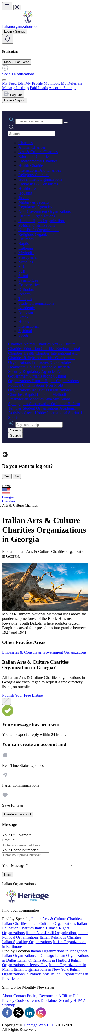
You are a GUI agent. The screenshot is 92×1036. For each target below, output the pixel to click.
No (17, 476)
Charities (25, 142)
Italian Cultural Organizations (52, 923)
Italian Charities (14, 923)
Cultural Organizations (36, 216)
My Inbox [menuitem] (52, 83)
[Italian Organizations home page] (27, 22)
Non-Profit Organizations (38, 230)
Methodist (26, 253)
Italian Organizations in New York (41, 969)
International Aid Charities (39, 170)
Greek (23, 317)
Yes (7, 476)
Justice (23, 198)
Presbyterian (28, 257)
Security (65, 1000)
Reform (24, 294)
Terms (35, 1000)
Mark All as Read (16, 62)
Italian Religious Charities (60, 937)
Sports (23, 335)
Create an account (17, 814)
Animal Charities (32, 147)
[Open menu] (7, 6)
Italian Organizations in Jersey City (41, 962)
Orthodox (26, 289)
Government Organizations (40, 179)
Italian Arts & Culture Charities (56, 919)
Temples (25, 298)
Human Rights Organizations (41, 220)
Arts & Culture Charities (38, 152)
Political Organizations (36, 225)
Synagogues (28, 280)
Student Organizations (36, 303)
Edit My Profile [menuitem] (30, 83)
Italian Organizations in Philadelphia (41, 971)
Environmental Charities (37, 161)
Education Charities (34, 156)
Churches (26, 239)
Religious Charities (33, 175)
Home (6, 486)
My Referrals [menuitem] (71, 83)
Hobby (24, 321)
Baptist (24, 243)
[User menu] (4, 80)
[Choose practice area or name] (66, 122)
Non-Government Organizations (44, 211)
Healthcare (27, 188)
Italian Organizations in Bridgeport (59, 951)
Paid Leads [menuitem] (39, 88)
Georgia (8, 497)
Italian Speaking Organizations (27, 942)
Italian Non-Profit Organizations (51, 932)
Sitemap (8, 1005)
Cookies (22, 1000)
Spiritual (25, 331)
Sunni (23, 276)
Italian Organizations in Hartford (43, 960)
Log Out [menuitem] (15, 95)
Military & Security (34, 202)
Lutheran (25, 248)
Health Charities (31, 165)
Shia (22, 266)
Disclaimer (49, 1000)
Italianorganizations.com (21, 26)
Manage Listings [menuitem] (15, 88)
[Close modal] (6, 701)
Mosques (25, 262)
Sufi (21, 271)
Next (7, 875)
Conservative (29, 285)
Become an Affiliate (55, 996)
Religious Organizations (37, 234)
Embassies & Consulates (38, 184)
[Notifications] (7, 39)
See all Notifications (18, 74)
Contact (19, 996)
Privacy (8, 1000)
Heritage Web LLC (39, 1025)
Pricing (32, 996)
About (7, 996)
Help (76, 996)
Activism (25, 312)
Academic (26, 308)
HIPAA (79, 1000)
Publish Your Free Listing (22, 695)
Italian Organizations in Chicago (28, 955)
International (28, 326)
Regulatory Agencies (35, 207)
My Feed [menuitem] (9, 83)
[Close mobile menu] (17, 7)
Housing (25, 193)
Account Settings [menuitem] (62, 88)
